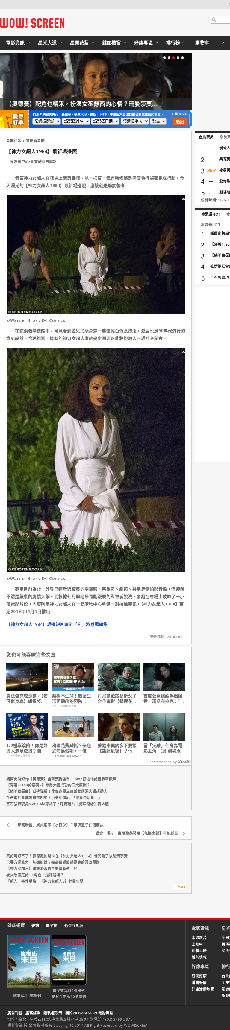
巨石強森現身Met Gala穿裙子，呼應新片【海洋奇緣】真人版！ (59, 804)
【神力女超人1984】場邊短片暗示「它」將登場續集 (57, 624)
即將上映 (199, 950)
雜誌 (35, 925)
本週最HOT (211, 214)
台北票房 (206, 137)
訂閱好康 (199, 976)
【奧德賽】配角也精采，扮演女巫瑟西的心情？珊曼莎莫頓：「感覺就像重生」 (107, 104)
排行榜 (173, 42)
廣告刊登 (14, 1013)
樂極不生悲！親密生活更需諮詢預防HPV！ (71, 698)
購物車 (202, 42)
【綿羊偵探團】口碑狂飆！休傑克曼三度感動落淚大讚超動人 (57, 791)
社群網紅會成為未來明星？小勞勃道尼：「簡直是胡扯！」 (54, 797)
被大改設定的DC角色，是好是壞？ (35, 874)
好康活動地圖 (203, 989)
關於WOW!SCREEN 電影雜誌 (89, 1013)
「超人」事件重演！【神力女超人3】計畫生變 (45, 881)
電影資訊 (15, 42)
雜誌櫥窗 (111, 42)
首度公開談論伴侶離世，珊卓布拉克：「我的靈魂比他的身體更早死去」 (164, 698)
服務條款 (32, 1013)
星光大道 (47, 42)
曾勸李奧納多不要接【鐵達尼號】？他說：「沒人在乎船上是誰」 (118, 748)
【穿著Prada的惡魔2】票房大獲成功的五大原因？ (48, 785)
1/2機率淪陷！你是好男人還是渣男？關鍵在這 (27, 748)
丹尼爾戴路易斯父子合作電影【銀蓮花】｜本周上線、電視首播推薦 (117, 698)
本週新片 (199, 937)
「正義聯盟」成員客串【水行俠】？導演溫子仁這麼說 (59, 824)
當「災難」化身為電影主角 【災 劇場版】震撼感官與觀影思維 (164, 748)
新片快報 (199, 957)
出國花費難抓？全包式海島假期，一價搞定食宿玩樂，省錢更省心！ (71, 748)
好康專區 (143, 42)
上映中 (197, 944)
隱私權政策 (52, 1013)
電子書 (51, 925)
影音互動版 (73, 925)
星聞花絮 (79, 42)
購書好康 (199, 982)
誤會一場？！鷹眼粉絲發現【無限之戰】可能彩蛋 (137, 833)
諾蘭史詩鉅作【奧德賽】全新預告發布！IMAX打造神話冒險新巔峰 (61, 778)
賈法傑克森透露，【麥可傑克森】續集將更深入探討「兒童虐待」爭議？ (27, 698)
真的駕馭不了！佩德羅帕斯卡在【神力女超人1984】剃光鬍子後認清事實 (67, 856)
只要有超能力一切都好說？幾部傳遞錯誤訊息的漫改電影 (53, 862)
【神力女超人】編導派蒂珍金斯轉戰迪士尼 (42, 868)
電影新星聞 (35, 140)
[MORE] (179, 887)
